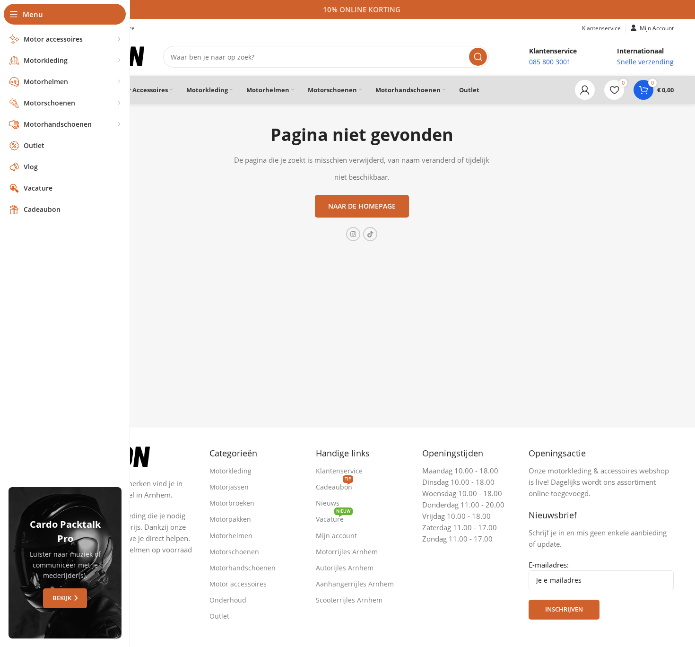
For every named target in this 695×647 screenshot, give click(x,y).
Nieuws (327, 502)
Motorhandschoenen (242, 567)
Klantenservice (339, 470)
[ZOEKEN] (478, 57)
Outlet (219, 616)
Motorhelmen (230, 535)
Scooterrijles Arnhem (349, 599)
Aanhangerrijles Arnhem (355, 583)
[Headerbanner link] (361, 9)
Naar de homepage (362, 205)
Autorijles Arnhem (345, 567)
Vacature (333, 517)
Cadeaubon (334, 485)
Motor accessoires (238, 583)
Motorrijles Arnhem (347, 551)
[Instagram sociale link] (353, 234)
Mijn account (336, 535)
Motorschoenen (234, 551)
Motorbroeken (231, 502)
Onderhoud (227, 599)
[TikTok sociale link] (370, 234)
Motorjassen (229, 486)
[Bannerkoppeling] (65, 562)
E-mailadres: (549, 564)
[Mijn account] (584, 89)
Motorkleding (230, 470)
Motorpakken (230, 519)
